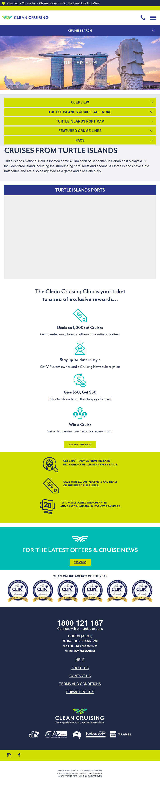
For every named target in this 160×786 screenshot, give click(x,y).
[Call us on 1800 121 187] (143, 18)
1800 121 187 (80, 623)
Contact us (80, 675)
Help (80, 659)
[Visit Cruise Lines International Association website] (34, 735)
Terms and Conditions (80, 683)
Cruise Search (80, 30)
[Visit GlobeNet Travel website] (77, 735)
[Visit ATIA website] (56, 735)
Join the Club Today (80, 444)
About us (80, 667)
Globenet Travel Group (89, 773)
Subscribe (80, 562)
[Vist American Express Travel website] (121, 735)
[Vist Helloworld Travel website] (96, 735)
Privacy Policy (80, 691)
